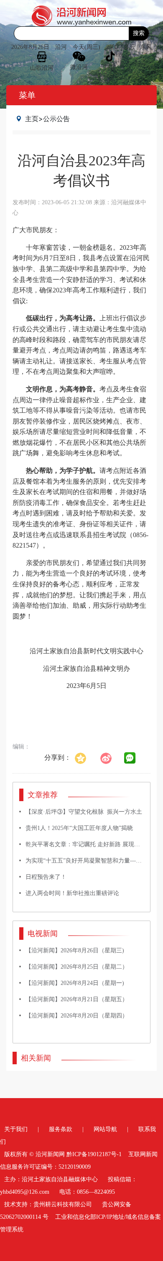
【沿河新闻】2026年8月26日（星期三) (74, 950)
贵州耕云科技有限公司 (62, 1204)
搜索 (139, 33)
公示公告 (56, 118)
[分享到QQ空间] (85, 757)
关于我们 (16, 1129)
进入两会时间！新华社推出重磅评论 (72, 893)
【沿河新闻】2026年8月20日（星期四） (76, 1015)
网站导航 (105, 1129)
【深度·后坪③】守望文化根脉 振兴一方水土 (83, 812)
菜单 (27, 95)
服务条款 (60, 1129)
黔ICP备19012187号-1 (94, 1154)
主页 (31, 118)
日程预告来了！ (45, 877)
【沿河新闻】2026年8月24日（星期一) (74, 983)
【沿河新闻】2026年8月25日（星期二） (76, 967)
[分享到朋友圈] (130, 758)
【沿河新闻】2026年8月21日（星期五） (76, 999)
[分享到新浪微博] (110, 757)
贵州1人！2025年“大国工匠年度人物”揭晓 (79, 828)
